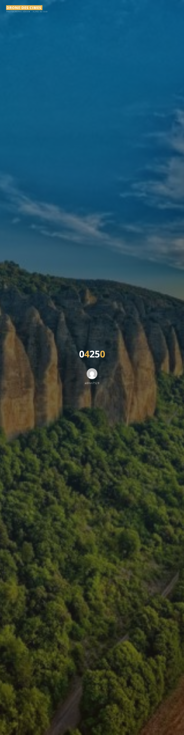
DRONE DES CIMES (23, 7)
